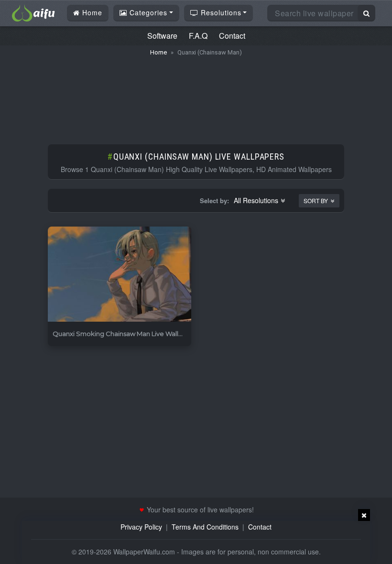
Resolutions (219, 12)
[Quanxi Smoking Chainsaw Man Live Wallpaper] (119, 275)
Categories (147, 12)
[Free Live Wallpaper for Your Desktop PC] (33, 12)
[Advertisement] (196, 95)
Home (91, 12)
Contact (232, 35)
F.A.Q (198, 35)
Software (162, 35)
